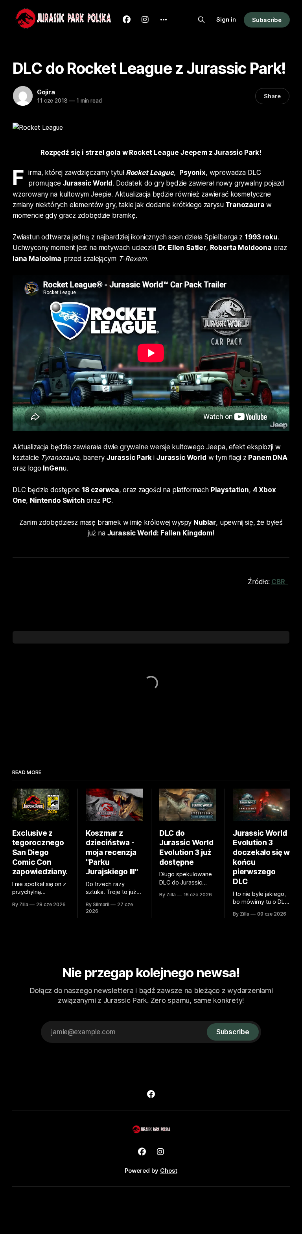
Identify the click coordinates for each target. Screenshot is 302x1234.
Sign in (226, 19)
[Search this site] (201, 19)
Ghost (168, 1170)
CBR (279, 582)
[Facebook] (151, 1094)
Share (272, 96)
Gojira (46, 92)
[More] (163, 19)
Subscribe (267, 20)
